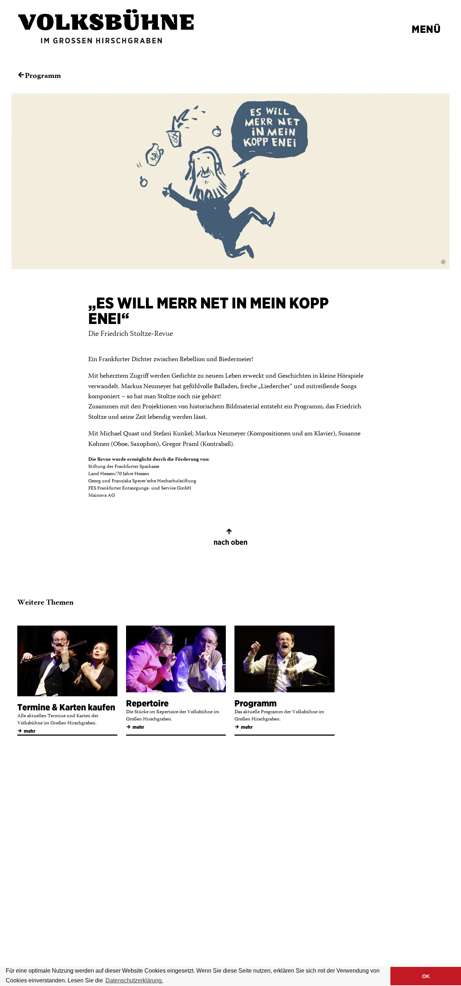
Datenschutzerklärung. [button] (134, 980)
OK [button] (426, 976)
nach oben (230, 537)
